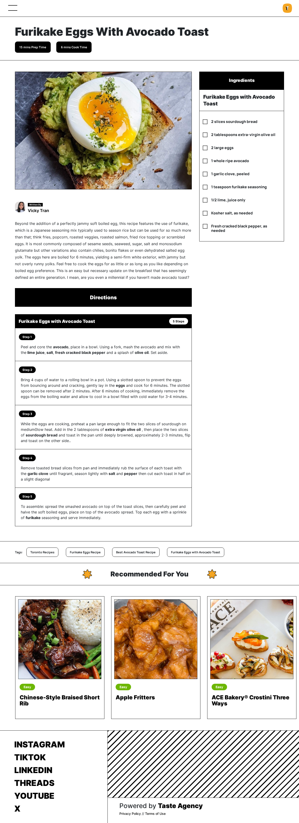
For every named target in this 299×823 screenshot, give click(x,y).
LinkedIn (33, 770)
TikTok (30, 757)
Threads (34, 783)
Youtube (34, 795)
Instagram (39, 744)
